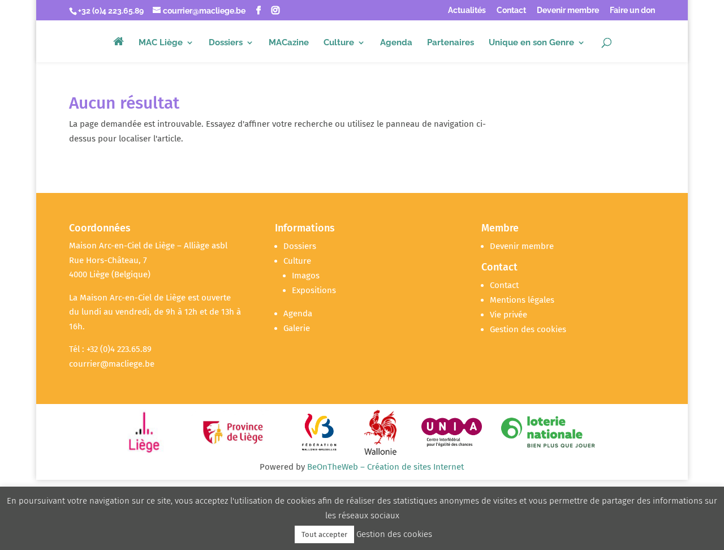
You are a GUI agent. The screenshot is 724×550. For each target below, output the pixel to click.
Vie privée (508, 315)
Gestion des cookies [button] (528, 329)
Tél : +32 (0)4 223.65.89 (110, 349)
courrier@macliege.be (111, 364)
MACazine (289, 43)
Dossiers (226, 43)
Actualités (467, 10)
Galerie (296, 328)
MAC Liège (161, 43)
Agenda (396, 43)
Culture (339, 43)
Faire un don (632, 10)
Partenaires (450, 43)
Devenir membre (568, 10)
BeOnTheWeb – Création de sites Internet (385, 467)
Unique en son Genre (531, 43)
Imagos (306, 275)
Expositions (314, 290)
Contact (511, 10)
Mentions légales (522, 300)
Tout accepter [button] (324, 534)
